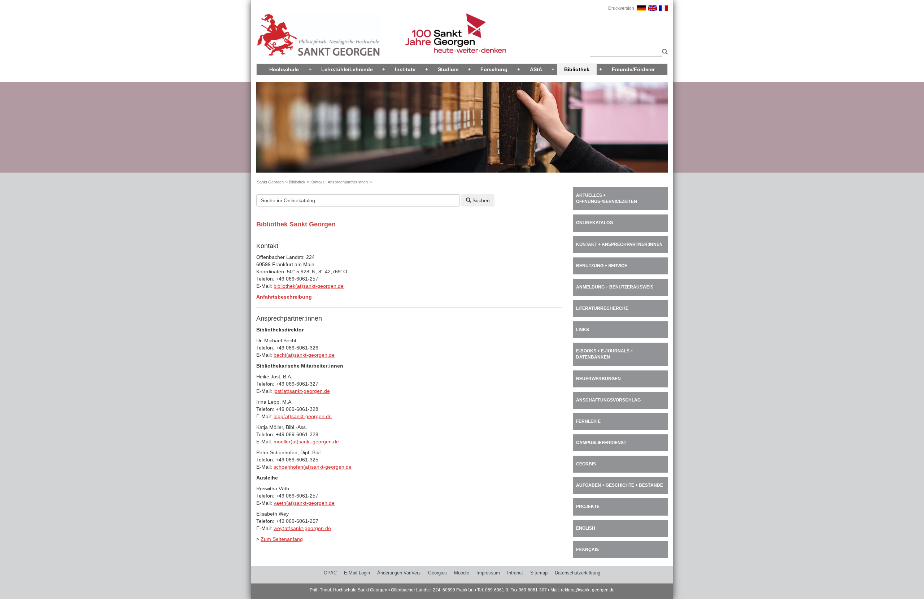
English (585, 528)
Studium (448, 69)
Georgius (437, 573)
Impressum (488, 573)
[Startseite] (318, 35)
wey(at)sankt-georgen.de (302, 528)
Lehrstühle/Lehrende (347, 69)
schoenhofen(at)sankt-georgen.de (313, 467)
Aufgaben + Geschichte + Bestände (619, 485)
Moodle (461, 573)
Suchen (480, 200)
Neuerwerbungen (598, 378)
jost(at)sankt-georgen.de (302, 391)
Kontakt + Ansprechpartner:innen (339, 182)
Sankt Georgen (270, 182)
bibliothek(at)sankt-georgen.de (309, 286)
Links (582, 329)
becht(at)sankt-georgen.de (304, 355)
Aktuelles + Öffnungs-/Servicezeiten (606, 198)
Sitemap (539, 573)
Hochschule (284, 69)
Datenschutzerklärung (577, 573)
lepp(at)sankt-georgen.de (303, 416)
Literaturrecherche (602, 308)
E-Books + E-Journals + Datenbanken (604, 354)
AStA (536, 69)
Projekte (588, 506)
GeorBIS (586, 463)
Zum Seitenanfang (282, 539)
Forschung (493, 69)
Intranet (515, 573)
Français (587, 549)
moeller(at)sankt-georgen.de (306, 441)
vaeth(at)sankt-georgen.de (304, 503)
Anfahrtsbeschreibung (284, 297)
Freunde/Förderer (633, 69)
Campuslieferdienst (601, 442)
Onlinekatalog (594, 222)
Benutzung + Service (601, 265)
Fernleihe (588, 421)
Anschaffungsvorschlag (608, 400)
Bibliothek (576, 69)
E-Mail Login (357, 573)
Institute (405, 69)
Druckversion (621, 8)
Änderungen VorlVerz (399, 573)
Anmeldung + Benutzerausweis (614, 287)
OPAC (330, 573)
